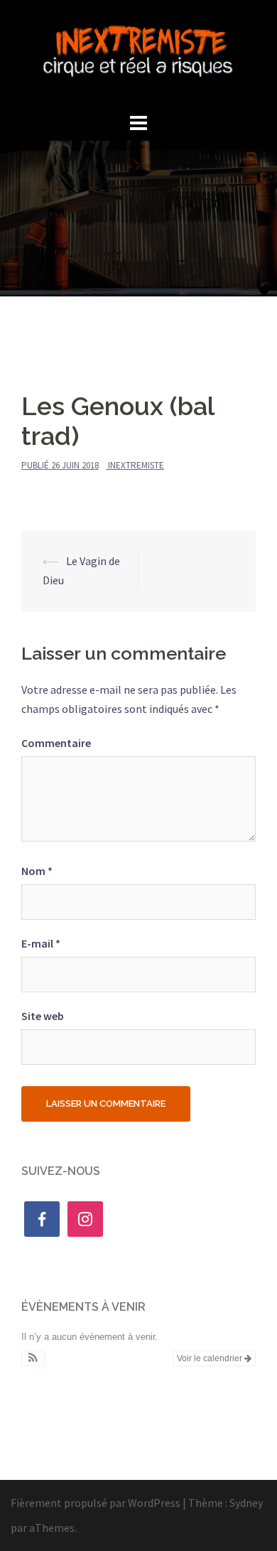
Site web (42, 1016)
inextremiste (136, 465)
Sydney (246, 1503)
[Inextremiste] (139, 53)
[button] (33, 1358)
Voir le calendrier (210, 1358)
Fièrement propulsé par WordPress (95, 1503)
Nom (37, 871)
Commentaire (56, 743)
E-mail (40, 943)
